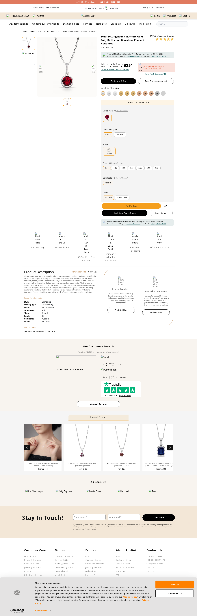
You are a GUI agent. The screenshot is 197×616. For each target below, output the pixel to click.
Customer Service (154, 556)
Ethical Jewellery (123, 563)
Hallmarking (90, 571)
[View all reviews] (165, 39)
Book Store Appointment (156, 81)
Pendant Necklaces (37, 31)
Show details (41, 611)
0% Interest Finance (33, 575)
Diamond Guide (62, 571)
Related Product (98, 417)
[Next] (170, 447)
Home (25, 31)
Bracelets (116, 23)
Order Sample (161, 213)
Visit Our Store (153, 571)
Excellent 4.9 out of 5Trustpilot (101, 8)
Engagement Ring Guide (65, 556)
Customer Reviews (124, 560)
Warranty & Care (31, 563)
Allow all (175, 584)
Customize (173, 593)
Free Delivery (30, 556)
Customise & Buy (118, 81)
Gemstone (51, 31)
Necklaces (101, 23)
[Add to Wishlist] (165, 206)
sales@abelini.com (154, 563)
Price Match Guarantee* (154, 74)
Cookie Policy (130, 597)
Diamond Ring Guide (64, 567)
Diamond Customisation (137, 102)
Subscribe (158, 517)
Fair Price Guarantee (125, 567)
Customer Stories (93, 560)
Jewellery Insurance (33, 567)
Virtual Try (120, 571)
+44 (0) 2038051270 (158, 56)
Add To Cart (131, 206)
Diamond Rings (71, 23)
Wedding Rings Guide (64, 563)
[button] (137, 93)
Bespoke (28, 571)
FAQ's (118, 575)
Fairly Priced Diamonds (153, 7)
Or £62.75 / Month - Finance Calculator (115, 70)
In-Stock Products (133, 56)
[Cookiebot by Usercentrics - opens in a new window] (17, 611)
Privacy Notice (90, 529)
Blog (87, 556)
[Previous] (27, 447)
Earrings (87, 23)
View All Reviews (98, 404)
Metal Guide (60, 575)
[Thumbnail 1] (28, 43)
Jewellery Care (91, 575)
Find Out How (121, 310)
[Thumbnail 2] (28, 58)
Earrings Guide (61, 560)
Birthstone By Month (94, 563)
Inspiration (145, 23)
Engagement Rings (18, 23)
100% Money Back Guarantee (46, 7)
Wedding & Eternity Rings (45, 23)
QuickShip (130, 23)
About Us (120, 556)
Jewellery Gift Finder (94, 567)
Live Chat (150, 567)
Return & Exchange (33, 560)
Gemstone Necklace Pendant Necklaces (39, 331)
